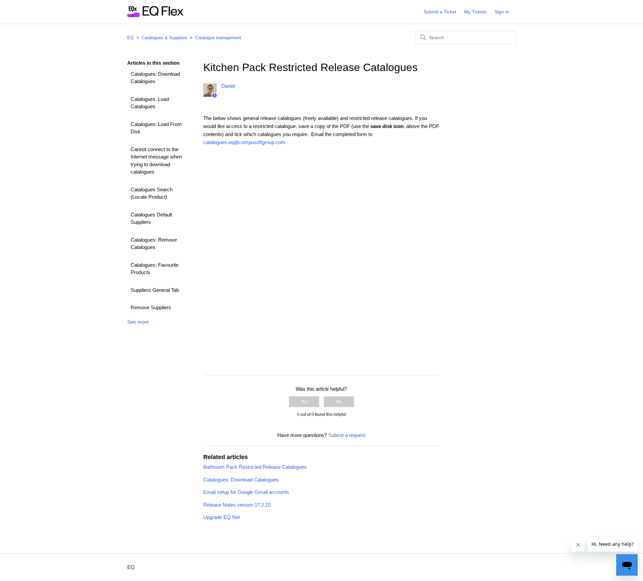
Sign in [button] (502, 11)
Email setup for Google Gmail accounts (246, 492)
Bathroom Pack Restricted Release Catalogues (255, 467)
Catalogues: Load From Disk (156, 128)
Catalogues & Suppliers (164, 37)
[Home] (155, 15)
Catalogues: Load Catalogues (150, 103)
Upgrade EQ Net (221, 517)
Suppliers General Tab (155, 290)
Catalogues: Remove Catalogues (154, 243)
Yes (304, 401)
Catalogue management (218, 37)
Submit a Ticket (440, 11)
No (339, 401)
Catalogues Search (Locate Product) (151, 193)
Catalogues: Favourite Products (154, 268)
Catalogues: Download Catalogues (155, 77)
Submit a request (346, 435)
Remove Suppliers (151, 307)
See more (138, 322)
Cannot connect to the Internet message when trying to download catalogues (156, 160)
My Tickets (475, 11)
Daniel (228, 86)
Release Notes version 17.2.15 (237, 505)
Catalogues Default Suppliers (151, 218)
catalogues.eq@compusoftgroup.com (244, 142)
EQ (130, 37)
